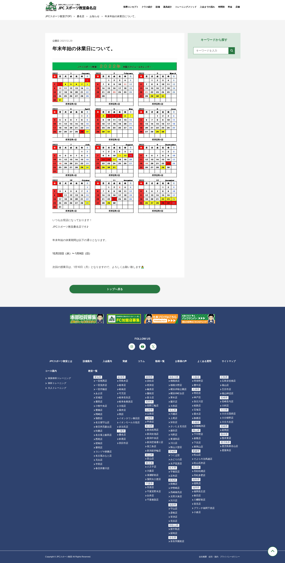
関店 (121, 414)
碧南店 (98, 443)
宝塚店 (197, 409)
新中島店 (175, 529)
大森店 (150, 470)
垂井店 (122, 410)
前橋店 (173, 483)
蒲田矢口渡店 (154, 479)
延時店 (173, 533)
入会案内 (107, 361)
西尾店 (98, 439)
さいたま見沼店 (178, 426)
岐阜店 (122, 385)
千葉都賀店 (152, 499)
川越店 (173, 413)
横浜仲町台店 (177, 393)
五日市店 (226, 389)
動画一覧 (160, 361)
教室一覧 (92, 371)
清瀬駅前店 (152, 475)
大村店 (225, 405)
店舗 (238, 7)
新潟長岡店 (152, 429)
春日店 (197, 495)
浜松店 (150, 380)
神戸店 (197, 397)
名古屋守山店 (102, 422)
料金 (230, 7)
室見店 (197, 503)
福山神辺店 (227, 393)
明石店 (197, 393)
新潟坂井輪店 (154, 450)
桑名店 (122, 434)
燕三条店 (151, 446)
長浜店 (173, 520)
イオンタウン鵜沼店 (129, 418)
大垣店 (122, 405)
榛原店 (150, 389)
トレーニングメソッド (186, 7)
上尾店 (173, 418)
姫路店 (197, 405)
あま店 (98, 393)
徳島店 (197, 483)
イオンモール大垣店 (129, 422)
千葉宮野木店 (154, 491)
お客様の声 (181, 361)
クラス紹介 (147, 7)
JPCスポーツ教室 (64, 557)
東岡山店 (198, 446)
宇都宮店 (175, 471)
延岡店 (225, 429)
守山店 (173, 508)
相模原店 (175, 380)
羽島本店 (123, 380)
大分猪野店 (227, 417)
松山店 (197, 454)
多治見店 (123, 426)
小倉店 (197, 512)
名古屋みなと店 (103, 455)
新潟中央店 (152, 438)
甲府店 (150, 421)
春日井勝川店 (102, 468)
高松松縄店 (199, 471)
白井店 (150, 495)
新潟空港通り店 (155, 442)
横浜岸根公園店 (178, 389)
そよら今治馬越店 (203, 458)
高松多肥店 (199, 475)
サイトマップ (229, 361)
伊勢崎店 (175, 487)
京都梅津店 (199, 426)
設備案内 (87, 361)
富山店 (150, 458)
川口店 (173, 443)
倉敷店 (197, 438)
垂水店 (197, 413)
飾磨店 (197, 418)
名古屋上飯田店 (103, 434)
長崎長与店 (227, 401)
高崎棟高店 (176, 492)
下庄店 (197, 442)
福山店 (225, 385)
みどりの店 (176, 459)
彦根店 (173, 512)
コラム (141, 361)
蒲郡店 (98, 418)
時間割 (221, 7)
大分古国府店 (229, 413)
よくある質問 (204, 361)
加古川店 (198, 401)
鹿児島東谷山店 (230, 446)
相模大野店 (176, 385)
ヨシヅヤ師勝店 (103, 451)
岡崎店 (98, 414)
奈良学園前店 (177, 541)
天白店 (98, 459)
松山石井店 (199, 462)
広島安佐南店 (229, 380)
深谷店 (173, 422)
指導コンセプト (130, 7)
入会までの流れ (207, 7)
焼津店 (150, 385)
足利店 (173, 475)
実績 (125, 361)
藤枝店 (150, 393)
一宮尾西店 (101, 380)
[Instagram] (131, 346)
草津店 (173, 516)
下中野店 (198, 434)
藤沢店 (173, 401)
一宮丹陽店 (101, 389)
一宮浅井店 (101, 385)
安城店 (98, 397)
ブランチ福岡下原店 (204, 508)
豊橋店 (98, 410)
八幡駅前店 (199, 499)
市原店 (150, 487)
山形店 (150, 413)
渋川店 (173, 500)
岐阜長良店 (124, 397)
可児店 (122, 393)
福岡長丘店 (199, 491)
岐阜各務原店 (126, 401)
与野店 (173, 434)
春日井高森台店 (103, 426)
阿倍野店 (198, 380)
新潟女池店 (152, 433)
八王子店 (151, 466)
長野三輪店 (152, 405)
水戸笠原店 (176, 463)
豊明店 (98, 447)
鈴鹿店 (122, 438)
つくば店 (175, 455)
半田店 (98, 463)
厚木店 (173, 397)
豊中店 (197, 385)
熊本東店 (226, 438)
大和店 (173, 405)
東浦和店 (175, 438)
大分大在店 (227, 421)
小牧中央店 (101, 405)
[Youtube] (142, 346)
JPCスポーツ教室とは (60, 361)
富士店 (150, 397)
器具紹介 (167, 7)
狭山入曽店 (176, 447)
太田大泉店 (176, 496)
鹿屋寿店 (226, 450)
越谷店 (173, 430)
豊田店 (98, 401)
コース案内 (51, 371)
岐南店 (122, 389)
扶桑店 (98, 430)
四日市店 (123, 443)
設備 (158, 7)
